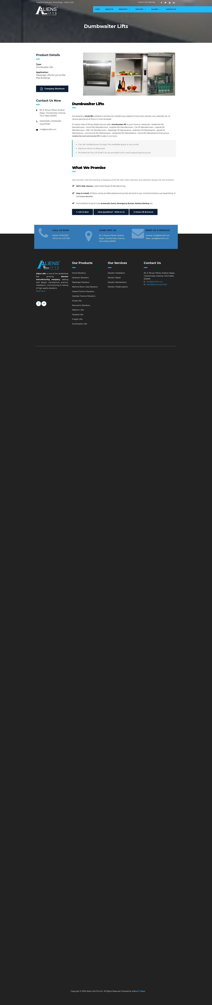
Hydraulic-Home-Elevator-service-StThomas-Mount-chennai (87, 456)
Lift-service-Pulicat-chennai (132, 604)
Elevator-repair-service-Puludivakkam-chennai (58, 529)
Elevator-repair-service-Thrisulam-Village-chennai (121, 552)
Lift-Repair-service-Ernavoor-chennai (104, 657)
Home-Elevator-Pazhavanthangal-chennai (80, 974)
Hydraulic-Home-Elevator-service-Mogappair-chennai (150, 403)
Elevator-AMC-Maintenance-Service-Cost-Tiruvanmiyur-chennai (87, 825)
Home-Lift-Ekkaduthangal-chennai (108, 939)
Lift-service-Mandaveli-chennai (102, 572)
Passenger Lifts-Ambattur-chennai (117, 843)
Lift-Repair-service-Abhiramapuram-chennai (152, 628)
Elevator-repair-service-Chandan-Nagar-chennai (143, 467)
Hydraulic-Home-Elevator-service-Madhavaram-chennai (145, 389)
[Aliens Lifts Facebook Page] (161, 2)
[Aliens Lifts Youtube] (170, 2)
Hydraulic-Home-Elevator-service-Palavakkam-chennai (148, 421)
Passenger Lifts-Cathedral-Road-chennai (109, 854)
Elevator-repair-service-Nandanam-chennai (78, 505)
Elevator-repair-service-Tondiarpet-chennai (97, 555)
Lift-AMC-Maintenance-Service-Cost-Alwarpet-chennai (148, 721)
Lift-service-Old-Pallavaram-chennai (147, 593)
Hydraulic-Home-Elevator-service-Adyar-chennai (71, 354)
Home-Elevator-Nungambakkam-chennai (103, 968)
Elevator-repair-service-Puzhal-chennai (135, 529)
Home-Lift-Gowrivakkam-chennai (52, 945)
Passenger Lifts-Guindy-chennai (159, 869)
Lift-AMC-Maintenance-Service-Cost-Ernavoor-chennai (113, 756)
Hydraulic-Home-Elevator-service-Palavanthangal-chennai (63, 424)
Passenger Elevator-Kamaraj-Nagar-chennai (90, 878)
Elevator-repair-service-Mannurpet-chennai (72, 491)
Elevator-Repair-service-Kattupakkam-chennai (127, 674)
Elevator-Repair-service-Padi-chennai (135, 694)
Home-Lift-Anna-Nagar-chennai (100, 924)
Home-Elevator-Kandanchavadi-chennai (95, 953)
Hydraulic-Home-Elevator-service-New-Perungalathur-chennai (112, 415)
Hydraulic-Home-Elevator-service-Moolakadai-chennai (61, 406)
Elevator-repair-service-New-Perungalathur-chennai (99, 511)
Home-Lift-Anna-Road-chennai (128, 924)
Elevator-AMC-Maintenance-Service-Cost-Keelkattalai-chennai (119, 782)
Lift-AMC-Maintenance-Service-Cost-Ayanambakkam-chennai (146, 735)
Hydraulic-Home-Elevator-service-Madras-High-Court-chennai (64, 392)
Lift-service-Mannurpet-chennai (51, 575)
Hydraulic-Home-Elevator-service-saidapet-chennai (77, 447)
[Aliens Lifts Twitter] (165, 2)
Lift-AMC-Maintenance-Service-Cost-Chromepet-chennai (104, 750)
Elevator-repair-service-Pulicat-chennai (157, 526)
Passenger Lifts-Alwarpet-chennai (52, 843)
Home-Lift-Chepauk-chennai (80, 933)
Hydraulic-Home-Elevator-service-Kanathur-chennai (139, 386)
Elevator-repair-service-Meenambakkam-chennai (155, 491)
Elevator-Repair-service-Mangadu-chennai (63, 689)
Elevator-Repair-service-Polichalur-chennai (93, 700)
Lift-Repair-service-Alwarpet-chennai (72, 633)
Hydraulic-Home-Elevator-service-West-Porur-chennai (61, 467)
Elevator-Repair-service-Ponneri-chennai (129, 700)
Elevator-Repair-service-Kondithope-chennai (112, 683)
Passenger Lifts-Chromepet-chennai (86, 860)
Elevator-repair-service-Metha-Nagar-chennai (57, 494)
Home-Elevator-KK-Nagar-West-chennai (79, 959)
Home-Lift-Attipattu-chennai (125, 927)
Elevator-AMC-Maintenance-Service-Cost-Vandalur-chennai (84, 831)
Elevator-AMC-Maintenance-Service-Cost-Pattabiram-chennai (137, 819)
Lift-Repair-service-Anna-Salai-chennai (71, 639)
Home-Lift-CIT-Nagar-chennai (159, 936)
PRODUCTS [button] (123, 9)
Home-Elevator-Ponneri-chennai (68, 977)
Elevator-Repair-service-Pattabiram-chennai (114, 703)
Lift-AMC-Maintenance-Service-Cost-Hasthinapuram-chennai (117, 767)
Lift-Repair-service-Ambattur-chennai (142, 633)
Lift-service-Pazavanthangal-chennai (99, 598)
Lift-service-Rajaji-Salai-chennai (144, 607)
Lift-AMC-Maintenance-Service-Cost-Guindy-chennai (154, 764)
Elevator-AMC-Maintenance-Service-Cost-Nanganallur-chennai (108, 802)
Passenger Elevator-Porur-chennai (60, 907)
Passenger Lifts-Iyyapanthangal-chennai (88, 875)
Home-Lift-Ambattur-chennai (128, 921)
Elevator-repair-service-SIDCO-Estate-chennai (143, 543)
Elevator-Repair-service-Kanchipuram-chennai (143, 671)
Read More (40, 291)
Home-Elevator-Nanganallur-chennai (69, 968)
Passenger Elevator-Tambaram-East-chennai (129, 907)
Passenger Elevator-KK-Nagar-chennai (136, 884)
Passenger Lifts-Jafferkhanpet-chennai (122, 875)
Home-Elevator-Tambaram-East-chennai (62, 979)
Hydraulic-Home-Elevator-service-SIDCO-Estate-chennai (80, 453)
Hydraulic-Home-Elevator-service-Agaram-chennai (67, 357)
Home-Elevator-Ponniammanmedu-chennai (101, 977)
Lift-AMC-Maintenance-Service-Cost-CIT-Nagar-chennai (152, 750)
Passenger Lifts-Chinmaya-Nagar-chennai (63, 857)
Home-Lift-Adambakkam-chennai (83, 918)
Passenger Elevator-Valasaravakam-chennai (110, 913)
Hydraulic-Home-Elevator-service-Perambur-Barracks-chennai (109, 427)
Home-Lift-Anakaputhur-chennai (73, 924)
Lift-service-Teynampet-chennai (99, 622)
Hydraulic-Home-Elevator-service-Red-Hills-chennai (74, 444)
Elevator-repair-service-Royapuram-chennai (110, 537)
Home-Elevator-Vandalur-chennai (52, 985)
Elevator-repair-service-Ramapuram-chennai (57, 534)
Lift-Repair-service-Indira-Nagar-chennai (155, 665)
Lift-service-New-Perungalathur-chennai (109, 590)
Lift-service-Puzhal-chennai (80, 607)
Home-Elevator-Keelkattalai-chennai (60, 956)
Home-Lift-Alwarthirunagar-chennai (100, 921)
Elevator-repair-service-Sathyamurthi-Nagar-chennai (85, 540)
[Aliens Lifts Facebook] (38, 305)
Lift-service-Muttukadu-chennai (161, 581)
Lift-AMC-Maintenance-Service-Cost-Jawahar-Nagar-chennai (147, 773)
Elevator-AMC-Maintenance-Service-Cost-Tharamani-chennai (109, 822)
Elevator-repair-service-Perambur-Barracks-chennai (76, 520)
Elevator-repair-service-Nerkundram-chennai (151, 508)
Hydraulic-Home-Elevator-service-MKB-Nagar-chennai (103, 403)
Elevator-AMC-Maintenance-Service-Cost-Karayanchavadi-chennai (146, 779)
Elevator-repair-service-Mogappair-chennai (107, 497)
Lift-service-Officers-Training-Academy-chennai (70, 593)
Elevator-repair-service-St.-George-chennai (121, 546)
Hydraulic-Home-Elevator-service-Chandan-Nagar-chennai (120, 377)
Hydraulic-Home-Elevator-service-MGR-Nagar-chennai (152, 401)
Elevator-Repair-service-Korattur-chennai (148, 683)
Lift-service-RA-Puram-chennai (160, 610)
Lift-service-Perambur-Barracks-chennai (132, 598)
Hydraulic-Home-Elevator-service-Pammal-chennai (110, 424)
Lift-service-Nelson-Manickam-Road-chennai (149, 587)
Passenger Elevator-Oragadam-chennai (89, 898)
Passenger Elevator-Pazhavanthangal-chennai (117, 901)
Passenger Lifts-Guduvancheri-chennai (128, 869)
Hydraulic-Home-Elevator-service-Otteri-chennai (104, 421)
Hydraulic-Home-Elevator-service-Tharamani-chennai (92, 459)
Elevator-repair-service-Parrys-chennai (138, 517)
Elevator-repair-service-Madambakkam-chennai (119, 482)
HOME (97, 9)
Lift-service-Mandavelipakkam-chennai (131, 572)
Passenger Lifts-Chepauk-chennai (141, 854)
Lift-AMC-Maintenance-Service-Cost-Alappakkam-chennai (100, 721)
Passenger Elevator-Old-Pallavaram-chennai (155, 895)
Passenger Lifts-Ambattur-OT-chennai (149, 843)
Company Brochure (54, 89)
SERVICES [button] (139, 9)
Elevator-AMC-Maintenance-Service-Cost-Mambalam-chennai (125, 796)
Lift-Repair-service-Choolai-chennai (114, 651)
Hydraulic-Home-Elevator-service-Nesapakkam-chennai (61, 415)
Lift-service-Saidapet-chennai (128, 613)
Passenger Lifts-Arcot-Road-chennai (65, 849)
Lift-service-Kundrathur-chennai (108, 566)
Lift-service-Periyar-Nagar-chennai (60, 601)
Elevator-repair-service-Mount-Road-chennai (129, 500)
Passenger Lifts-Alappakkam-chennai (157, 840)
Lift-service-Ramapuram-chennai (100, 610)
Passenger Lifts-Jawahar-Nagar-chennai (156, 875)
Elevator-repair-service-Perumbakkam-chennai (58, 523)
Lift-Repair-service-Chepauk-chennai (81, 648)
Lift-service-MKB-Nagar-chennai (123, 578)
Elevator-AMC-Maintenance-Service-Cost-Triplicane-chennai (140, 825)
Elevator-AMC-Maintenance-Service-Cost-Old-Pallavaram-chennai (88, 805)
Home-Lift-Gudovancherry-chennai (111, 945)
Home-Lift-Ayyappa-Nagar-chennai (103, 930)
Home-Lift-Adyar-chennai (109, 918)
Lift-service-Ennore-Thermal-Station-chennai (102, 561)
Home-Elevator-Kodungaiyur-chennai (147, 959)
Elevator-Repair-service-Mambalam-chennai (127, 686)
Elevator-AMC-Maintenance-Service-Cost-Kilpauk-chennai (135, 785)
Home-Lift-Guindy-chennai (137, 945)
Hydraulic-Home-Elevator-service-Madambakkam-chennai (96, 389)
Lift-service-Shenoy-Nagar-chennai (137, 616)
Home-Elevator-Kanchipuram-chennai (61, 953)
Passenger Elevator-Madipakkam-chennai (149, 889)
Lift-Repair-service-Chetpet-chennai (112, 648)
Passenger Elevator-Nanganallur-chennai (79, 895)
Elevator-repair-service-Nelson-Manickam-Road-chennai (108, 508)
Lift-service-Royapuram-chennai (101, 613)
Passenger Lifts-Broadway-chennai (77, 854)
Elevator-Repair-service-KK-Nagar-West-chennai (87, 680)
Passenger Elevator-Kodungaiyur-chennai (112, 886)
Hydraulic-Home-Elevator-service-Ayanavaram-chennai (61, 374)
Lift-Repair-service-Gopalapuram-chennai (149, 659)
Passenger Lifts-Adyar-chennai (71, 840)
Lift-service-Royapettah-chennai (73, 613)
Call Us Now (83, 212)
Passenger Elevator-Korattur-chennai (79, 889)
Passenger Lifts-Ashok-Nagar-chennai (131, 849)
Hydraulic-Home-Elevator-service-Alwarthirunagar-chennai (70, 360)
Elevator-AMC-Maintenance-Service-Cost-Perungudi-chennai (150, 814)
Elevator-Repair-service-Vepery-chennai (91, 712)
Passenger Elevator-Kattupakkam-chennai (102, 881)
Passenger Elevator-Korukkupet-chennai (113, 889)
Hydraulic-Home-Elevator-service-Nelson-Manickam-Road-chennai (92, 412)
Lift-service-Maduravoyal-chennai (147, 569)
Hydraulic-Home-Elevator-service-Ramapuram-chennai (68, 441)
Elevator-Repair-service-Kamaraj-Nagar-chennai (102, 671)
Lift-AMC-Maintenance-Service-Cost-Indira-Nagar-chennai (77, 770)
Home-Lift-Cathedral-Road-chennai (53, 933)
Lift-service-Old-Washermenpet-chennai (75, 595)
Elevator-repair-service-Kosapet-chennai (85, 476)
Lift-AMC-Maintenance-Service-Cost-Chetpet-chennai (80, 744)
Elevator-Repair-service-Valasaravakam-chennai (114, 709)
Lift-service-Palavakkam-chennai (130, 595)
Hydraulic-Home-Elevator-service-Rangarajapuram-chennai (118, 441)
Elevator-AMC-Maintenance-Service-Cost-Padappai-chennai (108, 808)
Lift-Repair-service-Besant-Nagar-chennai (111, 645)
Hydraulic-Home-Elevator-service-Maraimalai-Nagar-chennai (139, 398)
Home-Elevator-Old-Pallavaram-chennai (139, 968)
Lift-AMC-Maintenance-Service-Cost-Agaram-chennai (136, 718)
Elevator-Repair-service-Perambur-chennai (154, 697)
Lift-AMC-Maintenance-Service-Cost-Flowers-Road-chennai (75, 758)
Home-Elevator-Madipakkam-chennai (161, 962)
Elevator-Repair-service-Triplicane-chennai (138, 706)
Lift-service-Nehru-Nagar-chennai (115, 587)
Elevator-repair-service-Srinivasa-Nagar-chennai (81, 546)
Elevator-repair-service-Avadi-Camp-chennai (104, 467)
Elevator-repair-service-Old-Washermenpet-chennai (91, 514)
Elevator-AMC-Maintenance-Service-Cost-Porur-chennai (86, 819)
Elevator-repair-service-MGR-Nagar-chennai (136, 494)
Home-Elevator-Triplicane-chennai (59, 982)
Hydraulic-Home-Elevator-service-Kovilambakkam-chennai (130, 383)
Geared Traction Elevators (83, 291)
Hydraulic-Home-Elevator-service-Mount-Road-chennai (108, 406)
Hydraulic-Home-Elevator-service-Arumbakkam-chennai (132, 366)
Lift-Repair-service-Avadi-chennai (103, 642)
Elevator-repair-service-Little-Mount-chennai (79, 482)
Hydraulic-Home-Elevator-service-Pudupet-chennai (89, 433)
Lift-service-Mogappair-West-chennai (75, 581)
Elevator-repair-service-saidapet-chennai (146, 537)
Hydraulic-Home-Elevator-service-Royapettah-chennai (119, 444)
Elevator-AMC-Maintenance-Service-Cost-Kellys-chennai (87, 785)
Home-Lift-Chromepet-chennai (132, 936)
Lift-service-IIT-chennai (158, 561)
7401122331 (150, 284)
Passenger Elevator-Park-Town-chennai (80, 901)
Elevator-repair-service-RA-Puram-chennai (137, 534)
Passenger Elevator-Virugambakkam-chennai (113, 916)
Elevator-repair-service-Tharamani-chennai (138, 549)
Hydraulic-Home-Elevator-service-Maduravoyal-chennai (115, 392)
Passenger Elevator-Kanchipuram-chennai (127, 878)
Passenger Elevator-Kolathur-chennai (146, 886)
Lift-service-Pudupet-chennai (79, 604)
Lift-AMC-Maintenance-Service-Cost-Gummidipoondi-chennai (64, 767)
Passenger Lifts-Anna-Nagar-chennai (108, 846)
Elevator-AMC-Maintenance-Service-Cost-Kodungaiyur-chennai (86, 790)
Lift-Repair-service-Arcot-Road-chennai (105, 639)
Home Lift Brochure (144, 212)
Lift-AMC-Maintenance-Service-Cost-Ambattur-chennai (111, 723)
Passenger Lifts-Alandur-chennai (127, 840)
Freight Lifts (77, 319)
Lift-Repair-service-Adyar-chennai (85, 630)
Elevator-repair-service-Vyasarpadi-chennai (134, 555)
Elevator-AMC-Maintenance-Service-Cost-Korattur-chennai (104, 793)
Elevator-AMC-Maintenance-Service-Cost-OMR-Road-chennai (143, 805)
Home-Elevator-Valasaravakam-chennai (155, 982)
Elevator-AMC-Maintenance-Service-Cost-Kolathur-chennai (138, 790)
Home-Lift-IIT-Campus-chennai (89, 947)
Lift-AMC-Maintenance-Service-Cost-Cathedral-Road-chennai (125, 741)
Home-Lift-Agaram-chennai (132, 918)
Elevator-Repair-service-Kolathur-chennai (74, 683)
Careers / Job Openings (146, 2)
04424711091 (162, 284)
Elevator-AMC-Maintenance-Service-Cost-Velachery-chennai (135, 831)
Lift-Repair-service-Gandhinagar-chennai (75, 659)
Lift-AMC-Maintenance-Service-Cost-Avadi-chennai (98, 735)
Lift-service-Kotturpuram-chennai (159, 563)
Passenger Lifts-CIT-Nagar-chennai (117, 860)
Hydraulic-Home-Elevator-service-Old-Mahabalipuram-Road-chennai (137, 418)
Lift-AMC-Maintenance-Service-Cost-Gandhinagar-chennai (125, 758)
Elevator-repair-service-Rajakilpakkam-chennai (119, 531)
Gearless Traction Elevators (83, 296)
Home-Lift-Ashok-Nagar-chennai (98, 927)
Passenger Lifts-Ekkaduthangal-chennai (74, 863)
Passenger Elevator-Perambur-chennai (154, 901)
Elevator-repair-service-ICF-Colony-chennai (78, 473)
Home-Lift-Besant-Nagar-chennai (132, 930)
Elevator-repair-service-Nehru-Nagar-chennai (64, 508)
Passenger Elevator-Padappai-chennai (123, 898)
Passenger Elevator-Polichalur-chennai (88, 904)
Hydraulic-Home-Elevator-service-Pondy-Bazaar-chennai (69, 430)
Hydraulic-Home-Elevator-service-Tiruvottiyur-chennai (101, 462)
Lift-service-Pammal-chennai (156, 595)
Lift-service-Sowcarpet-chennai (88, 619)
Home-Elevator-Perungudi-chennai (144, 974)
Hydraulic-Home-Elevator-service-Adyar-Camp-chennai (116, 354)
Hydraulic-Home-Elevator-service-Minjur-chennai (59, 403)
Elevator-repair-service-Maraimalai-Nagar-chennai (112, 491)
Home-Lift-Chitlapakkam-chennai (52, 936)
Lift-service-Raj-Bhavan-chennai (72, 610)
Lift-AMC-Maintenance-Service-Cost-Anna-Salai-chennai (133, 729)
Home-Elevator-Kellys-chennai (124, 956)
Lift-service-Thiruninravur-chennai (155, 622)
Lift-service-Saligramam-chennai (155, 613)
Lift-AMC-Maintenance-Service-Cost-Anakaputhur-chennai (122, 726)
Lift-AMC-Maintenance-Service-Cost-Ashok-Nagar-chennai (142, 732)
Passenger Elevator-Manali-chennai (78, 892)
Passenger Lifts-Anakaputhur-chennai (76, 846)
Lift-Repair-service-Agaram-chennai (115, 630)
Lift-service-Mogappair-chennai (150, 578)
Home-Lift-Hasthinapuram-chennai (60, 947)
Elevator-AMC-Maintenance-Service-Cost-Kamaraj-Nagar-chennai (117, 776)
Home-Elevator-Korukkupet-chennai (129, 962)
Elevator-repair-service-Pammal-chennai (103, 517)
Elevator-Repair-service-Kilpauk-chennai (147, 677)
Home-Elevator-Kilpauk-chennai (150, 956)
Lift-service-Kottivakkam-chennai (130, 563)
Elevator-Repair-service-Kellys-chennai (113, 677)
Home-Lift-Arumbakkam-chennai (70, 927)
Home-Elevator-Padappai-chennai (95, 971)
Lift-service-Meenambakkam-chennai (114, 575)
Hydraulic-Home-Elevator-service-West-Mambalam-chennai (147, 465)
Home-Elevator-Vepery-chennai (109, 985)
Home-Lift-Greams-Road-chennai (81, 945)
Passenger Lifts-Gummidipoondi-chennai (55, 872)
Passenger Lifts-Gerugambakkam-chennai (129, 866)
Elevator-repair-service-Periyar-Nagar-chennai (156, 520)
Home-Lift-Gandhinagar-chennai (102, 942)
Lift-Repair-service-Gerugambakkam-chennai (112, 659)
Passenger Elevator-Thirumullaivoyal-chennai (64, 910)
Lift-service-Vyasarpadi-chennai (58, 628)
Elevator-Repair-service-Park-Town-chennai (74, 697)
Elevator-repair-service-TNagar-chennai (62, 555)
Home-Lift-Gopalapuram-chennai (163, 942)
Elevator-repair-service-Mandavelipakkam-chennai (127, 488)
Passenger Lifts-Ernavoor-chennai (133, 863)
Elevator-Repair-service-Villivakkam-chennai (127, 712)
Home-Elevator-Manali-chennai (82, 965)
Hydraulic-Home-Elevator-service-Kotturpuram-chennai (81, 383)
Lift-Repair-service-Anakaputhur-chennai (108, 636)
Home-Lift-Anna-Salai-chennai (154, 924)
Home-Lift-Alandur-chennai (156, 918)
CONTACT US (171, 9)
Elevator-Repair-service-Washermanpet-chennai (80, 715)
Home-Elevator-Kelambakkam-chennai (93, 956)
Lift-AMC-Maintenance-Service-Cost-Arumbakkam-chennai (92, 732)
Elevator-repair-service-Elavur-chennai (126, 470)
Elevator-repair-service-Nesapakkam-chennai (57, 511)
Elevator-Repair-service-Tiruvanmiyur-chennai (100, 706)
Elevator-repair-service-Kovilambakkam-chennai (65, 479)
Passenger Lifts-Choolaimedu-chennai (54, 860)
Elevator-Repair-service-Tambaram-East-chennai (155, 703)
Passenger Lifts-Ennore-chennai (105, 863)
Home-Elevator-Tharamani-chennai (95, 979)
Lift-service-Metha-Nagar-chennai (145, 575)
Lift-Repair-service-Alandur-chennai (146, 630)
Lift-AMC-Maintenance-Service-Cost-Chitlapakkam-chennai (93, 747)
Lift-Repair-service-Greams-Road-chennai (82, 662)
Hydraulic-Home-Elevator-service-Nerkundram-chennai (145, 412)
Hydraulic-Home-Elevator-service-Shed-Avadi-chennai (76, 450)
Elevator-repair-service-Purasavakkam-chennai (98, 529)
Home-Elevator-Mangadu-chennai (110, 965)
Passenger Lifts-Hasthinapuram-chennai (91, 872)
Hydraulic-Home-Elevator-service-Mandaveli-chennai (130, 395)
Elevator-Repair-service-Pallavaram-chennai (124, 691)
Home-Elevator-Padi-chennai (122, 971)
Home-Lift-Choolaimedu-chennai (105, 936)
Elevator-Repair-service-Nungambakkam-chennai (84, 691)
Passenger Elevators (80, 282)
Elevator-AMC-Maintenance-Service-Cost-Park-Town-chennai (124, 811)
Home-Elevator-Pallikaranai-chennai (151, 971)
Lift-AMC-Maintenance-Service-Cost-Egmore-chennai (109, 753)
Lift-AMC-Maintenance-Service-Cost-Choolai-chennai (141, 747)
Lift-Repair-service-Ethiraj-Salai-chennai (138, 657)
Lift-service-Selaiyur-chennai (82, 616)
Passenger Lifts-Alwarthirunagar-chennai (84, 843)
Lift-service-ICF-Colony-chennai (134, 561)
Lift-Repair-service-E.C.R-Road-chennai (111, 654)
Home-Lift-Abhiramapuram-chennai (53, 918)
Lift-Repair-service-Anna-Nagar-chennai (143, 636)
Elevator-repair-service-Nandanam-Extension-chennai (120, 505)
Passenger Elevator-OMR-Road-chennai (55, 898)
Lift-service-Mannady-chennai (161, 572)
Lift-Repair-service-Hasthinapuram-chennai (85, 665)
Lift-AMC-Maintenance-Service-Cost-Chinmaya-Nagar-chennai (130, 744)
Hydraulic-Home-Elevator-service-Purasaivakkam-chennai (97, 435)
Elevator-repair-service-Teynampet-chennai (100, 549)
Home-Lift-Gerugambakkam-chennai (133, 942)
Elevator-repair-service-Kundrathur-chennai (144, 479)
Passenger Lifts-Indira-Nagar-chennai (156, 872)
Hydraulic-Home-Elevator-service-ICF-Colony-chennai (76, 380)
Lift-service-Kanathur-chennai (135, 566)
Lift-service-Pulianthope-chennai (106, 604)
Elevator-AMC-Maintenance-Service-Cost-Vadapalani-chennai (111, 828)
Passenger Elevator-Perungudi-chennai (55, 904)
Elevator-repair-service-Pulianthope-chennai (121, 526)
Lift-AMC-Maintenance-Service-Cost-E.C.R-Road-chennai (62, 753)
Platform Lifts (78, 310)
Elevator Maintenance (117, 282)
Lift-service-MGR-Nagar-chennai (72, 578)
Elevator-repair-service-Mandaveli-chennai (88, 488)
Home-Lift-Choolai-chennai (78, 936)
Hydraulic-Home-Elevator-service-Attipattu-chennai (93, 369)
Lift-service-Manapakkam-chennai (73, 572)
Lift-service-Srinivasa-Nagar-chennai (117, 619)
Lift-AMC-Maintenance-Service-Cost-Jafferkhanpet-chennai (95, 773)
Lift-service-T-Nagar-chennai (140, 625)
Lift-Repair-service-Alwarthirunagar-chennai (107, 633)
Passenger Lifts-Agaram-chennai (98, 840)
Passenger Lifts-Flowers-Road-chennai (61, 866)
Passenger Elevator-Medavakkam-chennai (145, 892)
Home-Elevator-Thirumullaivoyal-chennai (128, 979)
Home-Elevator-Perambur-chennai (114, 974)
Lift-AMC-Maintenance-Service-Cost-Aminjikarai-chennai (72, 726)
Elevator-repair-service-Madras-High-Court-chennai (67, 485)
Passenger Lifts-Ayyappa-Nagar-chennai (149, 851)
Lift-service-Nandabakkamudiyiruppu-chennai (88, 584)
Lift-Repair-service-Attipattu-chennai (72, 642)
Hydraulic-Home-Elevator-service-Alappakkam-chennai (112, 357)
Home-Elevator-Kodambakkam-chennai (114, 959)
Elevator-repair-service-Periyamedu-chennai (117, 520)
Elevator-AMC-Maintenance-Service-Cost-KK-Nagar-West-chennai (105, 787)
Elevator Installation (116, 273)
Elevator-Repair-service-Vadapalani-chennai (75, 709)
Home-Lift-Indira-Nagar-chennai (116, 947)
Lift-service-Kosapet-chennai (103, 563)
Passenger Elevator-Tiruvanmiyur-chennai (103, 910)
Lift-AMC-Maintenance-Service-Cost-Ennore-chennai (67, 756)
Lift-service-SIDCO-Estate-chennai (59, 619)
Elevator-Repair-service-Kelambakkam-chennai (76, 677)
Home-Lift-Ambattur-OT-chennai (156, 921)
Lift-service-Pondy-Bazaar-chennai (120, 601)
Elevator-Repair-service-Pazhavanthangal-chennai (114, 697)
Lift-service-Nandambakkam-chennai (125, 584)
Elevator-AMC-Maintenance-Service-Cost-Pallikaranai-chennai (71, 811)
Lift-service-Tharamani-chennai (127, 622)
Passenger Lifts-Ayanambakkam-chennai (81, 851)
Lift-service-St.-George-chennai (146, 619)
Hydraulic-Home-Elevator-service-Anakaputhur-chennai (79, 363)
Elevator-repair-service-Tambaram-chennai (63, 549)
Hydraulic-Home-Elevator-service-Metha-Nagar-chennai (104, 401)
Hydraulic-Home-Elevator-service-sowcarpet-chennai (127, 453)
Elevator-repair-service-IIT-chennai (111, 473)
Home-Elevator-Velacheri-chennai (81, 985)
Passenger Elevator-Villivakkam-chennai (76, 916)
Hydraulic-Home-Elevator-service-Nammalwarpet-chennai (70, 409)
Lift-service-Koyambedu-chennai (80, 566)
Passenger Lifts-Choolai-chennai (161, 857)
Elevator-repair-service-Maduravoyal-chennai (109, 485)
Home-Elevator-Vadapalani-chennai (122, 982)
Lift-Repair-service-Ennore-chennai (73, 657)
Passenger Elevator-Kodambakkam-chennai (75, 886)
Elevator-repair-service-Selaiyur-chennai (126, 540)
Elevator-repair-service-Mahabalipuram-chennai (148, 485)
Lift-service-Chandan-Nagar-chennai (113, 558)
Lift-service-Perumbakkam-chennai (90, 601)
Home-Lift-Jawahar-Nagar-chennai (103, 950)
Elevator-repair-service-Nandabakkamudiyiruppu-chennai (121, 502)
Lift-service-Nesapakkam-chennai (77, 590)
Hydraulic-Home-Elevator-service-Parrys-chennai (153, 424)
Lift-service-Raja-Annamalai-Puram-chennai (111, 607)
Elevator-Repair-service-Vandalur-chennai (153, 709)
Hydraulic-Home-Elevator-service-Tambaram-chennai (136, 456)
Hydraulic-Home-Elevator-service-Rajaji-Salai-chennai (109, 438)
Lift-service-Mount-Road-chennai (133, 581)
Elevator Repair (114, 278)
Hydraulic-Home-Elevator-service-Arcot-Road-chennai (84, 366)
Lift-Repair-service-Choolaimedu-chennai (147, 651)
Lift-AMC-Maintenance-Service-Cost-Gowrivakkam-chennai (141, 761)
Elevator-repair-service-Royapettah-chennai (72, 537)
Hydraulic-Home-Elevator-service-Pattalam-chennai (60, 427)
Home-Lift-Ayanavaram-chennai (73, 930)
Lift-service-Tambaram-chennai (72, 622)
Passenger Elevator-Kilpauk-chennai (103, 884)
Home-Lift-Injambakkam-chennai (145, 947)
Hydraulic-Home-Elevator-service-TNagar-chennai (146, 462)
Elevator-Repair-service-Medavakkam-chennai (101, 689)
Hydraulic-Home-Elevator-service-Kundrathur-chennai (94, 386)
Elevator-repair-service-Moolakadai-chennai (91, 500)
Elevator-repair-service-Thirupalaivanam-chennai (78, 552)
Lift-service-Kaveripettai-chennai (76, 563)
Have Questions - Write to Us (111, 212)
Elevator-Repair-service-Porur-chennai (79, 703)
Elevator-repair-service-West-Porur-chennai (79, 558)
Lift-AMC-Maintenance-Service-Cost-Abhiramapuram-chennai (128, 715)
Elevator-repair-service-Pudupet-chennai (84, 526)
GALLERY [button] (154, 9)
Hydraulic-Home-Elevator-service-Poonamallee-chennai (118, 430)
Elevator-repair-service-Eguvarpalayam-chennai (89, 470)
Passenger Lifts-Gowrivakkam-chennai (61, 869)
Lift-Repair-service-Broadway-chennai (146, 645)
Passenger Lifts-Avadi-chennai (51, 851)
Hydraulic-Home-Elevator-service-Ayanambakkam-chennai (96, 372)
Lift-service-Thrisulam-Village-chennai (83, 625)
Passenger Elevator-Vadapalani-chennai (74, 913)
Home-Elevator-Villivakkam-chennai (139, 985)
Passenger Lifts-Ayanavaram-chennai (116, 851)
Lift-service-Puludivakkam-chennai (159, 604)
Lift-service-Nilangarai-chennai (140, 590)
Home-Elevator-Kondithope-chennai (68, 962)
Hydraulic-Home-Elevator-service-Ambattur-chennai (118, 360)
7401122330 (63, 235)
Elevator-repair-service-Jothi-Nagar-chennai (145, 473)
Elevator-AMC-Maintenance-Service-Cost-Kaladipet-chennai (63, 776)
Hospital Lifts (77, 314)
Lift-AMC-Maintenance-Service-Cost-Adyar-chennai (91, 718)
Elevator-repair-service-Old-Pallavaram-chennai (142, 511)
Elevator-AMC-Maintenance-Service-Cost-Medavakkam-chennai (141, 799)
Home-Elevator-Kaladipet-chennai (132, 950)
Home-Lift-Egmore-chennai (81, 939)
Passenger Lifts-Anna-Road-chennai (140, 846)
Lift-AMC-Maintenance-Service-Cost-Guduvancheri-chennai (106, 764)
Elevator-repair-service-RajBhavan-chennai (157, 531)
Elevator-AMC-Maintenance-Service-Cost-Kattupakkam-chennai (65, 782)
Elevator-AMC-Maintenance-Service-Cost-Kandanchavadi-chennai (90, 779)
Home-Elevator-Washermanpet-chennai (77, 988)
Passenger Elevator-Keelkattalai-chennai (137, 881)
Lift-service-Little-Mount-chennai (162, 566)
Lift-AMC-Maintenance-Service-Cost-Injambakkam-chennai (128, 770)
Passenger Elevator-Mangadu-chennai (110, 892)
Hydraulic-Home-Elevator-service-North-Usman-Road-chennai (81, 418)
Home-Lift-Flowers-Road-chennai (74, 942)
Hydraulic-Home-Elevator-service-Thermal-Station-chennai (141, 459)
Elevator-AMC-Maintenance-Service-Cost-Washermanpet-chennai (88, 837)
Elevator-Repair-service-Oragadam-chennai (63, 694)
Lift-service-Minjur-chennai (97, 578)
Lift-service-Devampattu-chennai (144, 558)
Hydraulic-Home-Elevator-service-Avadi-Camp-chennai (139, 369)
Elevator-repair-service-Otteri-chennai (129, 514)
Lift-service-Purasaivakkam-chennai (53, 607)
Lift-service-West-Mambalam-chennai (89, 628)
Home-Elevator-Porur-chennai (134, 977)
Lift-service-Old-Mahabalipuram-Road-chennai (111, 593)
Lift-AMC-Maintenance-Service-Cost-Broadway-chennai (74, 741)
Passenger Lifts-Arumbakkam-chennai (97, 849)
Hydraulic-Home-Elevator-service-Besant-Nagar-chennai (110, 374)
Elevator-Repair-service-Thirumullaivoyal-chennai (59, 706)
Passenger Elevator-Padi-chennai (154, 898)
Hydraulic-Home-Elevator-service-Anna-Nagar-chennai (127, 363)
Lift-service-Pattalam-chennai (70, 598)
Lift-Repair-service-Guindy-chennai (151, 662)
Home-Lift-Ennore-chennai (135, 939)
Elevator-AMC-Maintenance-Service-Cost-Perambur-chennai (98, 814)
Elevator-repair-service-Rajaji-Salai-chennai (79, 531)
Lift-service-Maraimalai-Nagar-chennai (81, 575)
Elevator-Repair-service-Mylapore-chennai (139, 689)
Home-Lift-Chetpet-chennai (105, 933)
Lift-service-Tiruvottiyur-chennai (113, 625)
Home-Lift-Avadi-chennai (148, 927)
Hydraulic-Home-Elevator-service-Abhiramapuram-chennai (63, 351)
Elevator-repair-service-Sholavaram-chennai (104, 543)
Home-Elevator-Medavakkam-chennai (142, 965)
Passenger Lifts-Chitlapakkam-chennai (130, 857)
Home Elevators (79, 273)
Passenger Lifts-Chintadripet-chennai (97, 857)
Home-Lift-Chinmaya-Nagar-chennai (132, 933)
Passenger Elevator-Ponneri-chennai (121, 904)
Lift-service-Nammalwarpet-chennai (53, 584)
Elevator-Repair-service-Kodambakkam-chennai (129, 680)
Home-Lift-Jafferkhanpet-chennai (73, 950)
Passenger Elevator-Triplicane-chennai (137, 910)
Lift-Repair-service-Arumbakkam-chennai (140, 639)
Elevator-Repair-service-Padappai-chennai (101, 694)
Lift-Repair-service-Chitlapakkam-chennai (81, 651)
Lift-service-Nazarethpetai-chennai (85, 587)
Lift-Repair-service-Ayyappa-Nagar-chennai (75, 645)
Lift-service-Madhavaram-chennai (83, 569)
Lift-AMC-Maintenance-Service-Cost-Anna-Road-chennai (85, 729)
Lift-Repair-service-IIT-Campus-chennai (120, 665)
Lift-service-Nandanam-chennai (154, 584)
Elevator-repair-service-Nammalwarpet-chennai (75, 502)
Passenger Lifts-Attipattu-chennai (161, 849)
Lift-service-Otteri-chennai (104, 595)
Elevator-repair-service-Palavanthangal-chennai (65, 517)
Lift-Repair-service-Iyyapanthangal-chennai (88, 668)
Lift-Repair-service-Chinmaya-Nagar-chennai (147, 648)
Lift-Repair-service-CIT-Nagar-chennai (78, 654)
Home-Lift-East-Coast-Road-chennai (53, 939)
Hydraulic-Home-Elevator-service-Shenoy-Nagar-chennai (123, 450)
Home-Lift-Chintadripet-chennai (162, 933)
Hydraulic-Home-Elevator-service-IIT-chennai (119, 380)
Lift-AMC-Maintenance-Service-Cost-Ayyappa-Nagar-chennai (110, 738)
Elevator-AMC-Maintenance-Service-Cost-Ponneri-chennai (114, 817)
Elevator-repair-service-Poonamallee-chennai (137, 523)
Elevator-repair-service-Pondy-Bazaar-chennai (98, 523)
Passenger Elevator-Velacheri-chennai (145, 913)
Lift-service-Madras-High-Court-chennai (115, 569)
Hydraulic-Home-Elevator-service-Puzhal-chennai (143, 435)
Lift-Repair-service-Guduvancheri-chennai (118, 662)
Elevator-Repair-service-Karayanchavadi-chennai (86, 674)
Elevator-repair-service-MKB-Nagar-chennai (70, 497)
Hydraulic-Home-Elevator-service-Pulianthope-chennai (134, 433)
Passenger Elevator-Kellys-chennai (73, 884)
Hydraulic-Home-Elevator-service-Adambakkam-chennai (113, 351)
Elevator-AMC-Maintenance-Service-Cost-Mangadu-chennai (88, 799)
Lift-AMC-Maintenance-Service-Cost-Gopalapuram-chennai (90, 761)
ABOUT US (109, 9)
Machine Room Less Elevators (85, 287)
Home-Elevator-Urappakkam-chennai (91, 982)
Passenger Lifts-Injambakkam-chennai (54, 875)
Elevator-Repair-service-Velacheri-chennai (56, 712)
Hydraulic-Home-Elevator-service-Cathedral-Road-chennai (70, 377)
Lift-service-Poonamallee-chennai (150, 601)
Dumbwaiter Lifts (79, 324)
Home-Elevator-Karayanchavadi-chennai (130, 953)
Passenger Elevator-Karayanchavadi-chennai (64, 881)
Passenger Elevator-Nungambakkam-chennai (116, 895)
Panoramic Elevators (81, 305)
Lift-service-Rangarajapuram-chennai (131, 610)
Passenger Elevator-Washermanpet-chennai (153, 916)
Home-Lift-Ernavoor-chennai (159, 939)
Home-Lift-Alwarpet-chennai (72, 921)
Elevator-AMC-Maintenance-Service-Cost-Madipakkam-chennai (72, 796)
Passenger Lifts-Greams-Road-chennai (95, 869)
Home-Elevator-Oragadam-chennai (65, 971)
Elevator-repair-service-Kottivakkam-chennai (122, 476)
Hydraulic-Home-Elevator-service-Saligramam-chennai (123, 447)
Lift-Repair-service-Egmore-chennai (143, 654)
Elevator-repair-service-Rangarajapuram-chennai (97, 534)
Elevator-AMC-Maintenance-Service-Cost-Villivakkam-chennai (101, 834)
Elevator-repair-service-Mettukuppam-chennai (97, 494)
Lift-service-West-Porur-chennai (119, 628)
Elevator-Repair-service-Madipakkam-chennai (88, 686)
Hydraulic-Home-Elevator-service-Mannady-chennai (90, 398)
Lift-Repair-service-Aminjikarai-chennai (74, 636)
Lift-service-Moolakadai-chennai (105, 581)
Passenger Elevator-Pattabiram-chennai (92, 907)
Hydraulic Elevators (80, 278)
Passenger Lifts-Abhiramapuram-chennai (134, 837)
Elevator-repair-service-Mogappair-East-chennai (146, 497)
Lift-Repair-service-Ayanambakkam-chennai (136, 642)
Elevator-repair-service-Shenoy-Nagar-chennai (65, 543)
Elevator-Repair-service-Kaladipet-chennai (63, 671)
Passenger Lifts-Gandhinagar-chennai (95, 866)
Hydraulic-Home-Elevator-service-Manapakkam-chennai (83, 395)
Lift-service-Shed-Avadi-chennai (108, 616)
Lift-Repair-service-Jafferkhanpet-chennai (125, 668)
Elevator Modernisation (118, 287)
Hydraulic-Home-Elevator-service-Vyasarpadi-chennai (98, 465)
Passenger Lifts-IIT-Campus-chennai (124, 872)
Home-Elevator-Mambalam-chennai (53, 965)
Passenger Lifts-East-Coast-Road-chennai (150, 860)
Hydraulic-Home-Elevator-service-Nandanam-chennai (118, 409)
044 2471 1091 (64, 238)
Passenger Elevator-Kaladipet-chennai (54, 878)
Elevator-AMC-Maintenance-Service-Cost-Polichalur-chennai (63, 817)
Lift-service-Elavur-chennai (70, 561)
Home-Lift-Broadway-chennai (160, 930)
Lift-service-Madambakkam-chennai (53, 569)
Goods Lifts (77, 301)
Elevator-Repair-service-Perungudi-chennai (56, 700)
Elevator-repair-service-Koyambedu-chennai (106, 479)
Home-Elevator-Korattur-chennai (99, 962)
